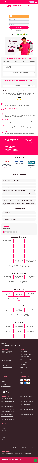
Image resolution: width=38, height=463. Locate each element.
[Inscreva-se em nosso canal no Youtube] (8, 392)
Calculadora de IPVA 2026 (7, 241)
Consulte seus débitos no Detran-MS (26, 411)
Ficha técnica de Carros (24, 370)
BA (15, 345)
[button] (19, 180)
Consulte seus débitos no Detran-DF (7, 398)
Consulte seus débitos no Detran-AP (7, 408)
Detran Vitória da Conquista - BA (25, 315)
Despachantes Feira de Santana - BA (19, 277)
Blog (2, 378)
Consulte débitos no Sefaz (24, 356)
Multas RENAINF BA (7, 261)
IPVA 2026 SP (7, 326)
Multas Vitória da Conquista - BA (25, 298)
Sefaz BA (7, 251)
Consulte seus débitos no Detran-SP (26, 398)
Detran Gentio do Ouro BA (19, 261)
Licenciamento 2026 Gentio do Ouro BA (25, 266)
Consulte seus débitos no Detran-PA (7, 414)
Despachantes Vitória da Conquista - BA (24, 282)
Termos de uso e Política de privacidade (21, 30)
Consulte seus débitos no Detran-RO (26, 414)
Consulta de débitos (6, 345)
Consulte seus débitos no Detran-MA (26, 409)
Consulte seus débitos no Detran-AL (26, 407)
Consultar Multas (23, 364)
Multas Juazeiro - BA (31, 293)
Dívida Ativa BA (31, 246)
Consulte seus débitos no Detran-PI (7, 416)
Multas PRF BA (31, 256)
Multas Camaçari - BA (7, 293)
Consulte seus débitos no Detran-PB (26, 412)
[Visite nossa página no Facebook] (4, 392)
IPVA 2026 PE (30, 336)
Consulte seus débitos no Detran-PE (7, 404)
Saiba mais (34, 447)
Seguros (21, 372)
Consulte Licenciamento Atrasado (26, 359)
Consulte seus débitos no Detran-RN (26, 401)
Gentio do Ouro (20, 345)
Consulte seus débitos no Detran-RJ (26, 396)
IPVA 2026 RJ (19, 331)
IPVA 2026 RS (7, 331)
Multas (12, 345)
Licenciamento (31, 241)
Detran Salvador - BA (13, 314)
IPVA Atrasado (3, 384)
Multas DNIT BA (19, 256)
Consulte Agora (18, 27)
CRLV (7, 246)
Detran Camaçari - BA (7, 310)
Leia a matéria (6, 167)
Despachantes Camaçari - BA (7, 277)
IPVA (19, 241)
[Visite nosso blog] (2, 392)
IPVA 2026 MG (19, 326)
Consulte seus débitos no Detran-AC (7, 409)
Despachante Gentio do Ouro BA (31, 261)
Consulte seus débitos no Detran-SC (7, 403)
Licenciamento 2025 (23, 361)
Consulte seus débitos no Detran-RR (7, 417)
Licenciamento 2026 (23, 362)
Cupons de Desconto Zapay (6, 386)
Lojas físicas (5, 362)
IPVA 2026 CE (18, 336)
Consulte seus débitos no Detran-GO (7, 411)
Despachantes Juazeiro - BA (31, 277)
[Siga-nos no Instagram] (6, 392)
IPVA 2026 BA (3, 435)
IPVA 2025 (3, 381)
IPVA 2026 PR (30, 326)
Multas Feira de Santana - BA (19, 293)
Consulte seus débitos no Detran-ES (26, 404)
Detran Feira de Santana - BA (19, 310)
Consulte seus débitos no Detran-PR (7, 401)
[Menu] (36, 2)
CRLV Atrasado (19, 246)
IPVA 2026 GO (7, 336)
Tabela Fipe (22, 369)
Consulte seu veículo (23, 351)
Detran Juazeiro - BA (31, 310)
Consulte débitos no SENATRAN (25, 354)
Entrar (31, 1)
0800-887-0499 (5, 363)
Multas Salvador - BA (13, 298)
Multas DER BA (7, 256)
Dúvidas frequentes (6, 365)
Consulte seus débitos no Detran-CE (7, 406)
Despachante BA (19, 251)
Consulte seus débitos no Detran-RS (26, 399)
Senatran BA (31, 251)
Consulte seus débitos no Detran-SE (26, 415)
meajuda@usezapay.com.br (7, 367)
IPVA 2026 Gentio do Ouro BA (13, 266)
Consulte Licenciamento (24, 357)
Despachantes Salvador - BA (13, 282)
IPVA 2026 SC (30, 331)
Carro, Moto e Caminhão (6, 228)
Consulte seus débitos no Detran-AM (26, 406)
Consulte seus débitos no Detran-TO (7, 419)
